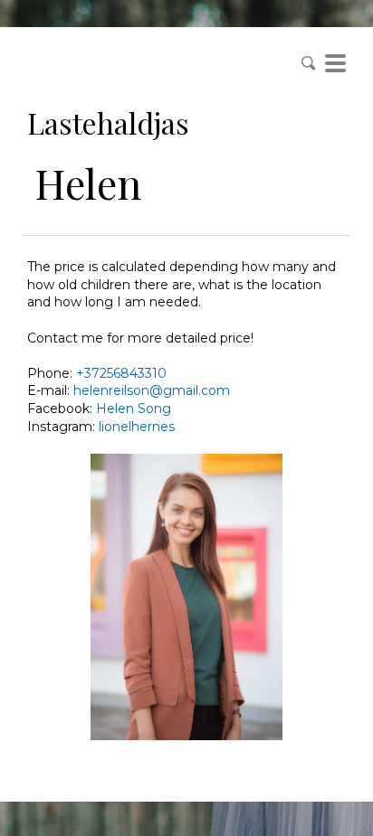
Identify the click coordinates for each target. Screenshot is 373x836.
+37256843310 (121, 373)
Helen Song (133, 408)
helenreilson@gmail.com (151, 390)
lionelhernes (137, 426)
